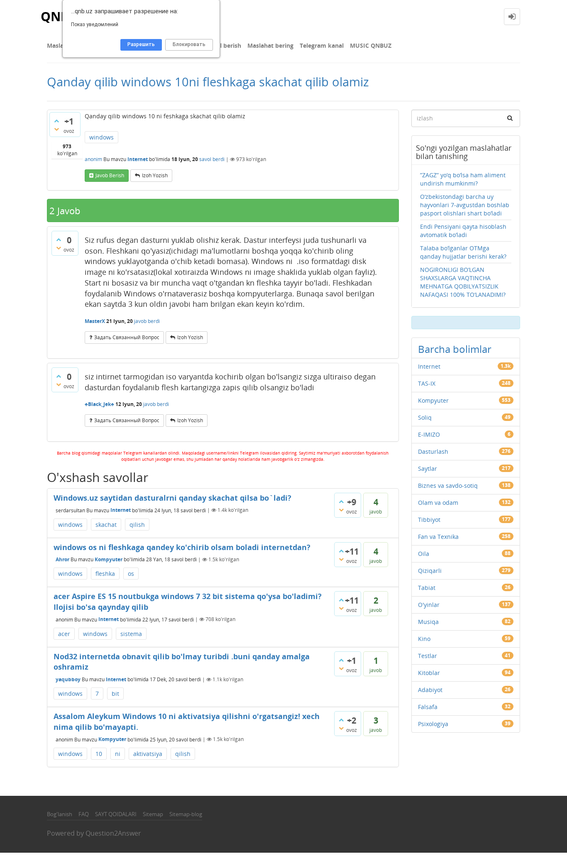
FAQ (83, 814)
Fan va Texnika (438, 537)
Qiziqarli (430, 571)
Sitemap (153, 814)
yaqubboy (68, 679)
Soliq (425, 417)
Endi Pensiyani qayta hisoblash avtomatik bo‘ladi (463, 231)
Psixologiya (433, 724)
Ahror (62, 559)
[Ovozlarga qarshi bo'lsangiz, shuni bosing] (56, 129)
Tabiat (426, 588)
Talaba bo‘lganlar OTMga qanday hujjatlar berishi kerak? (463, 252)
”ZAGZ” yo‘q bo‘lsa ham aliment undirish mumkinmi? (463, 179)
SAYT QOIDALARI (116, 814)
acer (64, 634)
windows (101, 137)
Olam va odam (438, 502)
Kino (424, 639)
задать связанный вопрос (126, 337)
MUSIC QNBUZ (370, 45)
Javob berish (109, 175)
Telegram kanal (322, 45)
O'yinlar (429, 605)
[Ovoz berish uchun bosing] (56, 121)
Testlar (427, 656)
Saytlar (427, 468)
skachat (106, 524)
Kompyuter (108, 559)
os (131, 573)
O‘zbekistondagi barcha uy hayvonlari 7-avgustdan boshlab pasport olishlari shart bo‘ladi (464, 205)
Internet (137, 159)
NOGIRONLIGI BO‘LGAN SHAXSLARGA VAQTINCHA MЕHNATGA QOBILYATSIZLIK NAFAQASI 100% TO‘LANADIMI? (463, 282)
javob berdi (147, 321)
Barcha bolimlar (454, 349)
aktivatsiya (147, 754)
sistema (131, 634)
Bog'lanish (59, 814)
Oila (423, 554)
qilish (137, 524)
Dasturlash (433, 451)
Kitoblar (429, 673)
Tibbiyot (429, 519)
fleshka (105, 573)
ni (117, 754)
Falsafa (427, 707)
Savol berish (223, 45)
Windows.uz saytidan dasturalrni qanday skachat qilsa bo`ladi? (172, 498)
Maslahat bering (270, 45)
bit (115, 693)
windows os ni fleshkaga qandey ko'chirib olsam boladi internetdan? (182, 547)
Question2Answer (113, 833)
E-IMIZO (429, 434)
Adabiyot (430, 690)
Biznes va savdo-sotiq (448, 485)
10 (98, 754)
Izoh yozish (155, 175)
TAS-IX (426, 383)
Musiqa (428, 622)
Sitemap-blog (185, 814)
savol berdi (212, 159)
